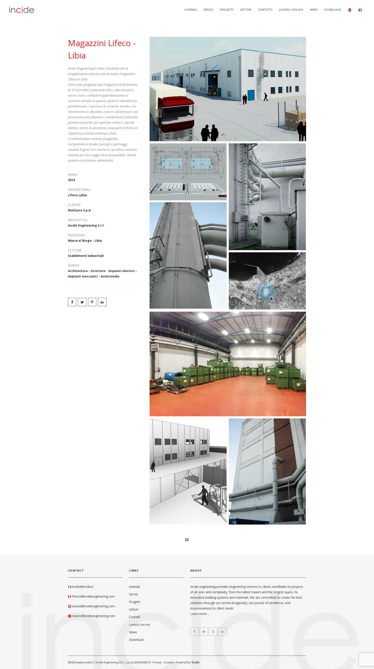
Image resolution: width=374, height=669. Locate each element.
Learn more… (199, 614)
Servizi (209, 9)
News (314, 9)
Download (332, 9)
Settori (245, 9)
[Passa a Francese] (360, 9)
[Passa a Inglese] (350, 9)
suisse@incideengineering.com (93, 606)
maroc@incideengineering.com (93, 616)
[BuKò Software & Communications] (195, 662)
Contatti (265, 9)
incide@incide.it (82, 587)
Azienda (191, 9)
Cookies (169, 662)
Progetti (227, 9)
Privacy (157, 662)
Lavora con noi (291, 9)
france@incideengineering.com (93, 596)
